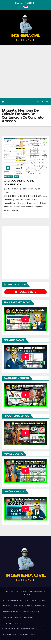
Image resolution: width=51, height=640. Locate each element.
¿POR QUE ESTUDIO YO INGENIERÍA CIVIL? (18, 634)
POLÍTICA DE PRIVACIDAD (11, 623)
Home (4, 600)
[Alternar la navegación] (47, 102)
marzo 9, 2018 (12, 189)
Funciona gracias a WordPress (17, 591)
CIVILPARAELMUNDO (9, 606)
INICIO (16, 176)
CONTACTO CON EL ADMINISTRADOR (33, 606)
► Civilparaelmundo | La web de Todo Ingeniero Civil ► (27, 600)
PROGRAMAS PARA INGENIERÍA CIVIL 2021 (18, 629)
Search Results (41, 629)
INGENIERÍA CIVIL (25, 35)
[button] (38, 102)
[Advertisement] (25, 71)
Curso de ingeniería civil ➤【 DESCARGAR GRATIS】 (20, 612)
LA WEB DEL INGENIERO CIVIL (25, 617)
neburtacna (27, 189)
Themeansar (25, 594)
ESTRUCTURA (8, 176)
